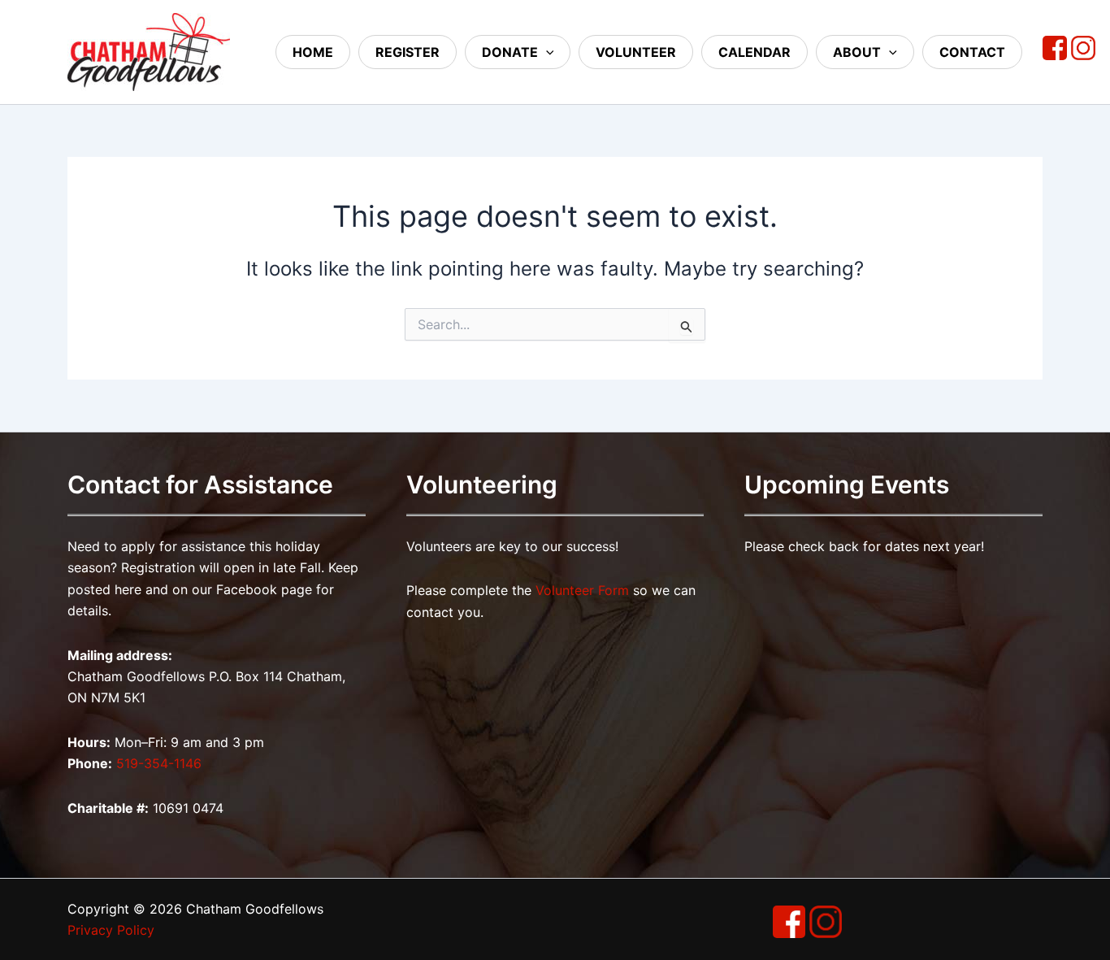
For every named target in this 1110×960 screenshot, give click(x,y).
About (857, 52)
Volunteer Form (582, 590)
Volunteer (636, 52)
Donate (510, 52)
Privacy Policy (110, 930)
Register (407, 52)
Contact (972, 52)
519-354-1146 (159, 763)
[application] (546, 52)
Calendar (754, 52)
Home (313, 52)
